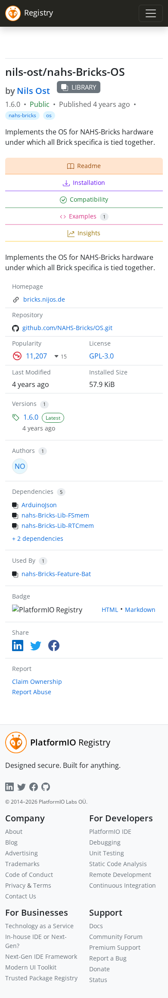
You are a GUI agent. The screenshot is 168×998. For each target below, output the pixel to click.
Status (98, 980)
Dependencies (32, 491)
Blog (11, 842)
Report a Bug (108, 958)
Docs (96, 926)
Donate (99, 969)
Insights (89, 233)
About (13, 831)
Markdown (140, 609)
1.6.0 (30, 417)
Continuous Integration (122, 885)
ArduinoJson (39, 505)
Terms (42, 885)
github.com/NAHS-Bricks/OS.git (67, 328)
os (49, 115)
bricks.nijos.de (44, 299)
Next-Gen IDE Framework (41, 956)
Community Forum (116, 937)
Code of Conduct (29, 874)
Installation (89, 182)
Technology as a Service (39, 926)
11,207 (36, 356)
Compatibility (89, 199)
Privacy (15, 885)
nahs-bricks (22, 115)
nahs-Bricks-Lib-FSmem (55, 515)
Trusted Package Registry (41, 978)
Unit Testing (106, 853)
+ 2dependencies (37, 538)
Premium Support (114, 947)
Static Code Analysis (118, 864)
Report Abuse (31, 692)
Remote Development (120, 874)
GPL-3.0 (101, 356)
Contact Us (20, 896)
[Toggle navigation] (151, 13)
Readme (89, 166)
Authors (23, 450)
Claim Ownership (37, 681)
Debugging (105, 842)
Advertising (21, 853)
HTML (110, 609)
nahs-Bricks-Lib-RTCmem (58, 525)
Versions (24, 403)
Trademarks (22, 864)
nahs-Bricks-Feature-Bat (56, 574)
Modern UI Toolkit (30, 967)
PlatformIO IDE (110, 831)
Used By (23, 560)
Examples (87, 216)
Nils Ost (33, 91)
